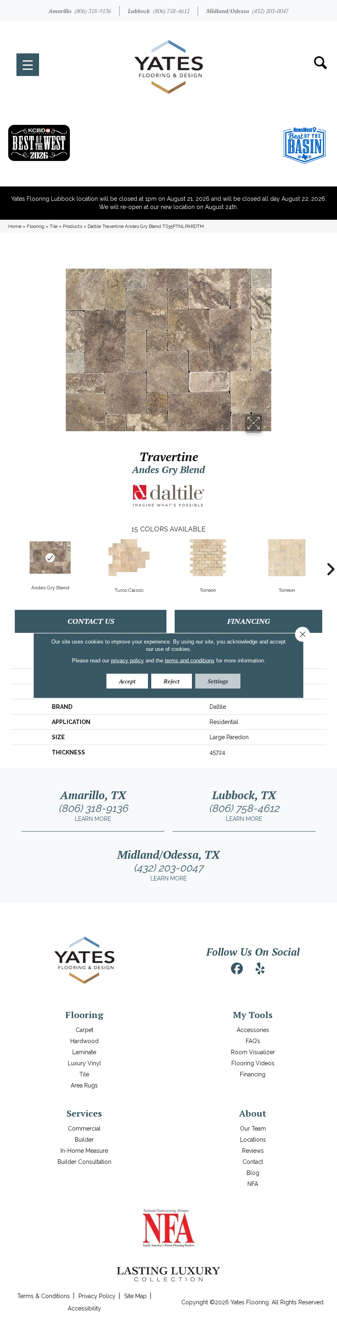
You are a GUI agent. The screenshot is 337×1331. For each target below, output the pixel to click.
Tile (54, 226)
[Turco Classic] (129, 557)
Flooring (35, 226)
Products (72, 226)
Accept (127, 681)
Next (330, 557)
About (252, 1113)
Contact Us (90, 621)
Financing (248, 621)
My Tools (252, 1015)
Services (84, 1113)
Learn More (93, 819)
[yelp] (260, 969)
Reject (172, 681)
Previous (6, 557)
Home (14, 226)
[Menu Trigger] (27, 64)
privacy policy (127, 660)
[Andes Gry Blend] (50, 557)
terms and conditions (190, 660)
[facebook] (237, 969)
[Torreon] (207, 557)
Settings (218, 681)
